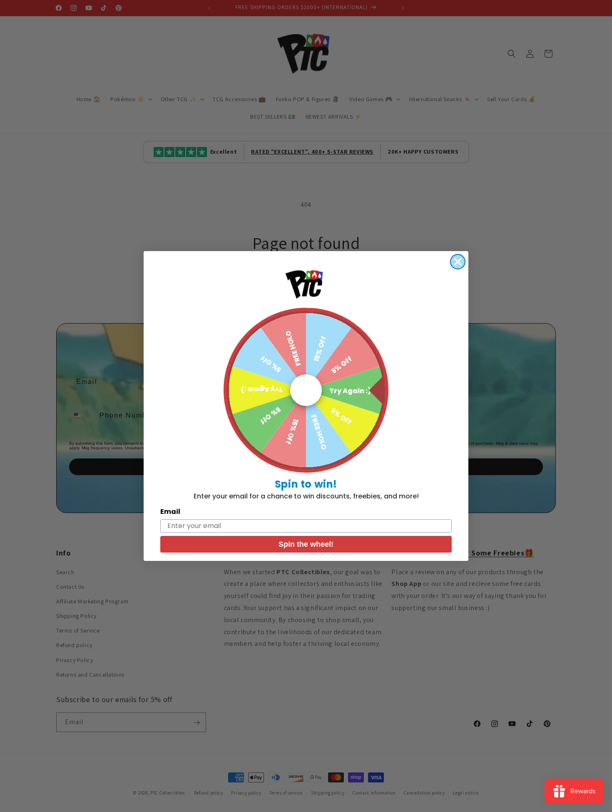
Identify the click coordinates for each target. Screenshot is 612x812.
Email (170, 511)
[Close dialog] (457, 261)
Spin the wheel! (306, 544)
